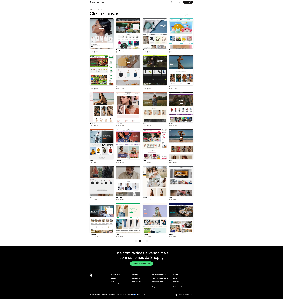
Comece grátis (188, 2)
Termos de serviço (95, 294)
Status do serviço (178, 287)
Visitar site (189, 14)
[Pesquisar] (172, 2)
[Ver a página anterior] (136, 241)
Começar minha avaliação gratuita (141, 263)
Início (112, 287)
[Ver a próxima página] (147, 241)
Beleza (112, 281)
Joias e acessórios (116, 284)
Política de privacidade (108, 294)
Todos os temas (135, 278)
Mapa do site (141, 294)
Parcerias (176, 281)
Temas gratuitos (136, 281)
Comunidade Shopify (158, 284)
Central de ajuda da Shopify (160, 278)
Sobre (175, 278)
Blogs (154, 287)
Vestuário (113, 278)
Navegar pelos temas (160, 2)
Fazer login (178, 2)
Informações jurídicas (179, 284)
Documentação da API (158, 281)
